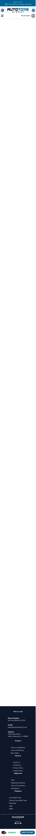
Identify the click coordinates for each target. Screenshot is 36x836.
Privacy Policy (18, 768)
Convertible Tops (15, 797)
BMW (11, 809)
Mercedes (12, 803)
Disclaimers (15, 788)
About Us (15, 2)
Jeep (11, 806)
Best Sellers (15, 753)
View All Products (17, 750)
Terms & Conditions (18, 785)
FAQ (20, 2)
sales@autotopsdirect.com (17, 727)
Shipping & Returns (18, 783)
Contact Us (17, 765)
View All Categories (18, 747)
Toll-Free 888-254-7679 (16, 720)
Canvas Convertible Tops (18, 800)
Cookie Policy (18, 771)
